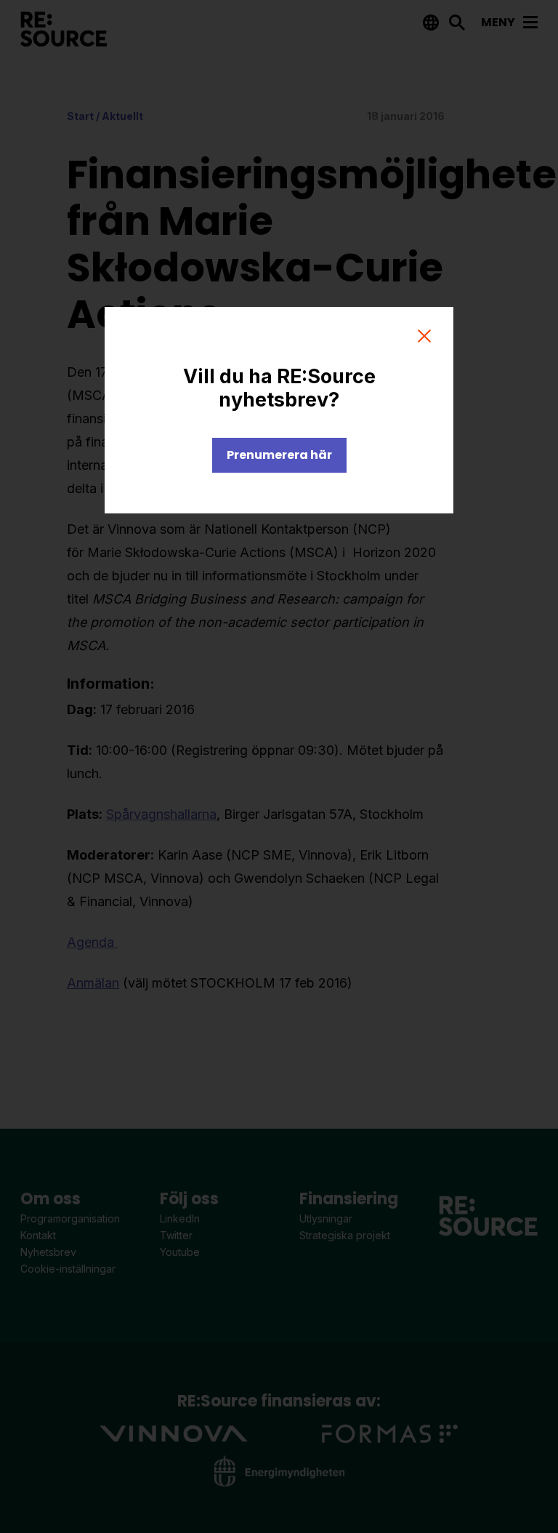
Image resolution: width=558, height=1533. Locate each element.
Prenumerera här (279, 455)
